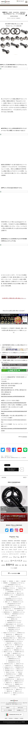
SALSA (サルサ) (9, 634)
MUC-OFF (23, 581)
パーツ (9, 18)
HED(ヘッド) (7, 601)
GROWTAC (5, 582)
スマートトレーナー (14, 554)
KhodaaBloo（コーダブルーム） (9, 588)
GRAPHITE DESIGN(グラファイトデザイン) (14, 641)
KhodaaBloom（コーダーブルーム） (18, 582)
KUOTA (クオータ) (19, 675)
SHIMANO (20, 547)
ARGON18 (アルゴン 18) (9, 655)
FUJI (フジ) (20, 672)
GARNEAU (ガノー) (20, 625)
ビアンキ (10, 557)
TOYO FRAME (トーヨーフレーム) (14, 591)
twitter (6, 718)
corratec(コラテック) (9, 667)
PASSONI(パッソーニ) (9, 586)
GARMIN (20, 674)
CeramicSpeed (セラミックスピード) (14, 617)
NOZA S (11, 547)
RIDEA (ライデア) (21, 637)
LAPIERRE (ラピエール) (9, 679)
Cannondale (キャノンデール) (14, 661)
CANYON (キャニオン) (8, 663)
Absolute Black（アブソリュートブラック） (14, 598)
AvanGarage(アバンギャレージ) (14, 584)
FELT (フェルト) (20, 670)
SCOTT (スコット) (8, 684)
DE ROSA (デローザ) (20, 667)
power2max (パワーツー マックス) (14, 622)
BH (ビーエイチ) (20, 593)
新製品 (16, 565)
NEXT (24, 477)
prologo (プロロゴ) (17, 643)
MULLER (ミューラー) (8, 594)
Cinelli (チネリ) (8, 665)
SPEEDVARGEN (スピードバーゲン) (14, 620)
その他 (14, 694)
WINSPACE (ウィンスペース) (18, 612)
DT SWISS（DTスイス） (19, 651)
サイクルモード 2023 (19, 551)
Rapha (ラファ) (9, 682)
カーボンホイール (10, 551)
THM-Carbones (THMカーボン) (9, 637)
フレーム (16, 557)
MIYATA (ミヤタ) (14, 619)
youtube (21, 718)
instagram (16, 718)
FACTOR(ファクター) (9, 670)
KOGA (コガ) (19, 646)
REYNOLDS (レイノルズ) (9, 639)
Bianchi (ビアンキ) (20, 655)
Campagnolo (23, 540)
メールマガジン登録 (15, 573)
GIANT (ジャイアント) (9, 675)
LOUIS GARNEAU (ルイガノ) (19, 608)
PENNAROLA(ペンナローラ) (17, 613)
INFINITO (15, 545)
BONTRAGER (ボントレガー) (14, 627)
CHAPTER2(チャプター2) (9, 625)
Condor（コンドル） (10, 646)
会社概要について (20, 710)
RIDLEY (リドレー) (18, 682)
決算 (20, 565)
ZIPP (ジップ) (18, 648)
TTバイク (6, 549)
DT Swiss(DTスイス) (20, 594)
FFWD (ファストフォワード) (8, 632)
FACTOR (7, 545)
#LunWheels (4, 540)
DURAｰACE (4, 511)
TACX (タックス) (9, 689)
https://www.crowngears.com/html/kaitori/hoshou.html (13, 402)
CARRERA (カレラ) (9, 589)
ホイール (13, 18)
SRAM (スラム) (22, 687)
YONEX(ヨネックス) (7, 608)
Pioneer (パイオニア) (10, 636)
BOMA (19, 656)
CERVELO (8, 542)
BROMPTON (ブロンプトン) (14, 658)
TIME (3, 549)
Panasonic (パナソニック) (18, 601)
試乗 (23, 565)
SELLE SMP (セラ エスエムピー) (9, 606)
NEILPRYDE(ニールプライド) (14, 629)
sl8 (25, 547)
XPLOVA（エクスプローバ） (18, 692)
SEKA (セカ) (7, 613)
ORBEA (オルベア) (18, 634)
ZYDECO (10, 549)
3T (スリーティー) (20, 639)
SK (23, 547)
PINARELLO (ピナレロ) (18, 680)
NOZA (3, 547)
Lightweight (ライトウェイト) (14, 677)
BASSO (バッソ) (7, 649)
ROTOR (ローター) (21, 632)
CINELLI (18, 542)
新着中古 (18, 18)
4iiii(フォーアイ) (22, 606)
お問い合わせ (20, 707)
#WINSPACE (10, 540)
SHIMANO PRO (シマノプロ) (14, 686)
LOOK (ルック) (14, 615)
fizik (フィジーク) (8, 644)
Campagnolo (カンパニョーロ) (14, 660)
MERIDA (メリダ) (8, 680)
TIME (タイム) (9, 691)
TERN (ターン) (19, 689)
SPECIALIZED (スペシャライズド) (9, 687)
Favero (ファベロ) (21, 588)
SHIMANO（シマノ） (19, 684)
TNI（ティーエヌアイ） (9, 610)
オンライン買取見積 (8, 710)
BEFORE (4, 477)
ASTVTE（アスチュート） (14, 631)
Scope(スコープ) (10, 648)
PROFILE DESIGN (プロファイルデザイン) (14, 600)
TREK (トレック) (18, 691)
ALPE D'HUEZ (17, 540)
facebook (11, 718)
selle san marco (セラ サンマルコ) (14, 603)
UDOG (17, 581)
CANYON (3, 542)
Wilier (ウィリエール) (8, 651)
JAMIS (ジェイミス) (19, 589)
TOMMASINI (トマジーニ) (19, 649)
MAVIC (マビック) (20, 679)
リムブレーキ (6, 561)
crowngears (24, 436)
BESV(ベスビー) (14, 596)
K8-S (19, 545)
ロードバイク (16, 561)
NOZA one (7, 547)
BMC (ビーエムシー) (11, 656)
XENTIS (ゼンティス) (19, 644)
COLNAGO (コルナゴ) (18, 665)
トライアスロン (23, 554)
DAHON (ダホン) (7, 612)
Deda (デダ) (9, 643)
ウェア (15, 549)
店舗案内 (7, 707)
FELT (11, 545)
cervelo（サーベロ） (20, 663)
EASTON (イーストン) (9, 668)
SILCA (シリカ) (20, 610)
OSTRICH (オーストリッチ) (14, 605)
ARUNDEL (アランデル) (9, 593)
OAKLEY (4, 581)
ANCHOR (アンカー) (17, 653)
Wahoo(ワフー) (7, 692)
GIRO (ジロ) (19, 636)
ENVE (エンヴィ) (20, 668)
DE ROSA (23, 542)
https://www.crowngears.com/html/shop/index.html (13, 396)
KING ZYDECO (23, 545)
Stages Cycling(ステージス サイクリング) (14, 624)
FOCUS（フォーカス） (10, 672)
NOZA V (15, 547)
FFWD (8, 653)
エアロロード (20, 549)
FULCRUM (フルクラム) (11, 674)
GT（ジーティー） (19, 586)
